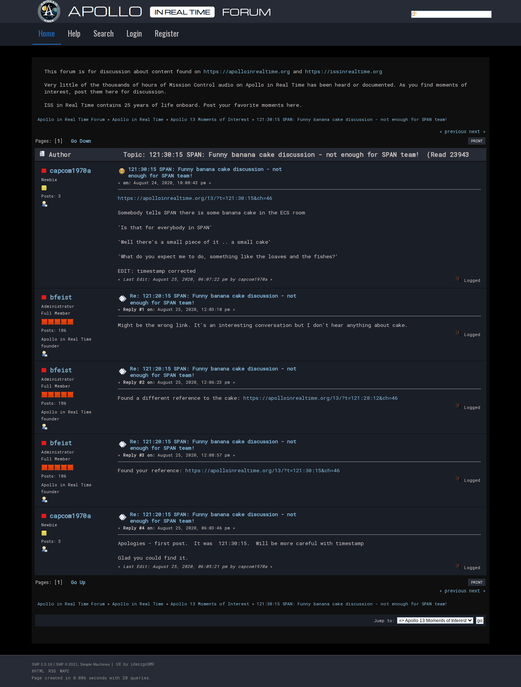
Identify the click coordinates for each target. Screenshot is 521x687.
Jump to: (384, 620)
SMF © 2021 (67, 664)
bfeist (61, 297)
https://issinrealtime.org (343, 71)
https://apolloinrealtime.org (247, 71)
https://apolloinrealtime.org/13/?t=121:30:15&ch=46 (195, 198)
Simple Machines (95, 664)
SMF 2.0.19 (42, 664)
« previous (452, 131)
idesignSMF (142, 664)
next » (477, 131)
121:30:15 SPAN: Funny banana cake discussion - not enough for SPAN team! (205, 172)
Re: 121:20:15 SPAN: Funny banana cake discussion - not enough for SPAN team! (213, 299)
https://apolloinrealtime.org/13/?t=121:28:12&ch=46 (320, 397)
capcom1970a (70, 170)
